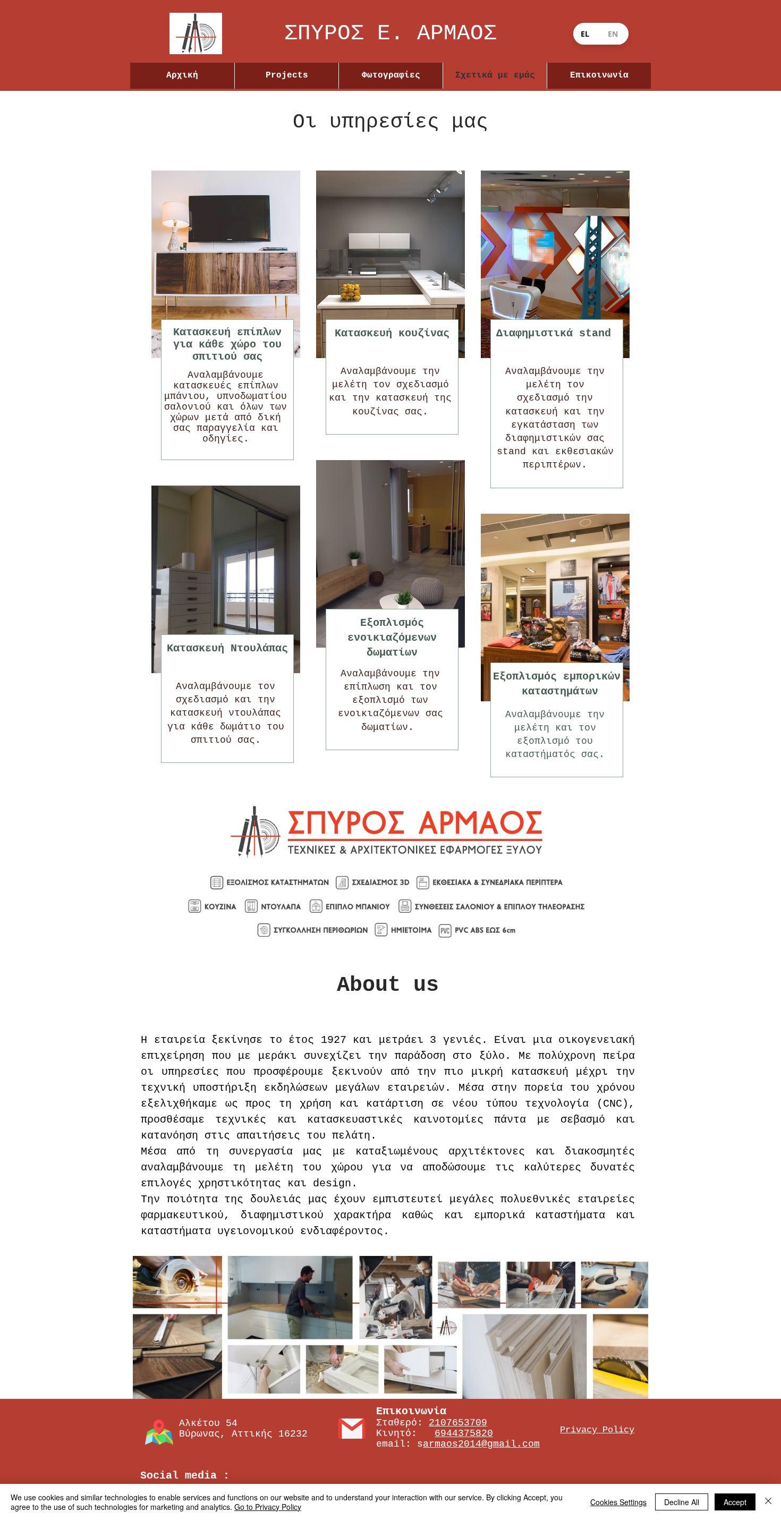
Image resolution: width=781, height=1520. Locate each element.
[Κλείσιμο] (768, 1501)
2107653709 (458, 1422)
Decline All (681, 1502)
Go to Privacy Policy (267, 1506)
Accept (735, 1502)
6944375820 (464, 1433)
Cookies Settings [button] (618, 1502)
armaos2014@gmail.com (481, 1444)
